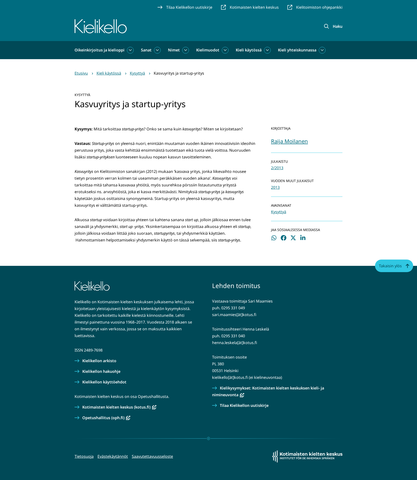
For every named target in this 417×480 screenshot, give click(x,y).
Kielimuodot (207, 50)
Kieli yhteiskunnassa (297, 50)
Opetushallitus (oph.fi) (106, 417)
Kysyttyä (278, 211)
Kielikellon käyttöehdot (104, 382)
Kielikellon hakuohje (101, 371)
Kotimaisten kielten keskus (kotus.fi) (119, 407)
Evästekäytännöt (112, 456)
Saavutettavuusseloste (152, 456)
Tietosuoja (84, 456)
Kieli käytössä (249, 50)
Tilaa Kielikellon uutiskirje (244, 405)
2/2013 (277, 167)
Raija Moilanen (289, 141)
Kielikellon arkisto (99, 360)
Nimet (174, 50)
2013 (275, 187)
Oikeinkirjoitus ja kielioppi (100, 50)
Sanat (146, 50)
